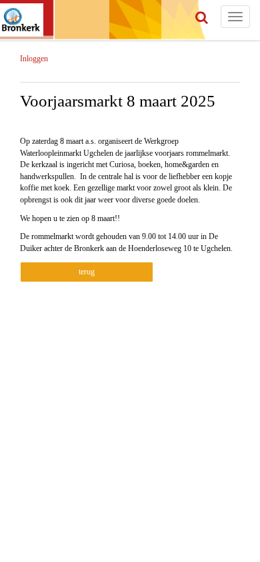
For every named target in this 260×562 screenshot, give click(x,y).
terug (87, 271)
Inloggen (34, 58)
